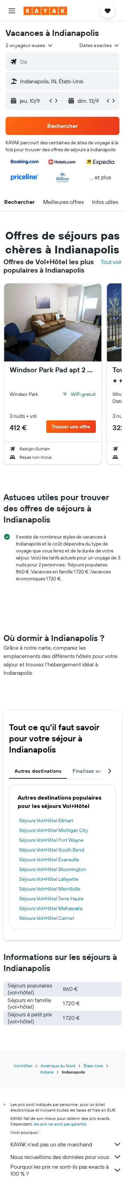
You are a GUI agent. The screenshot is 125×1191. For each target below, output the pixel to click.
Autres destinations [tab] (38, 771)
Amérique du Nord (58, 1065)
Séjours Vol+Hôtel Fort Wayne (51, 840)
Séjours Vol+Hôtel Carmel (46, 918)
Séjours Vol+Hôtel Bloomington (52, 869)
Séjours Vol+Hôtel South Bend (51, 850)
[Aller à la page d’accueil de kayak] (45, 11)
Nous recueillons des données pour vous (59, 1156)
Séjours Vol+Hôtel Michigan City (53, 830)
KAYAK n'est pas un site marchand (51, 1144)
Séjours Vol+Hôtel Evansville (49, 859)
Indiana (46, 1072)
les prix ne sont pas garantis (60, 1124)
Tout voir (111, 261)
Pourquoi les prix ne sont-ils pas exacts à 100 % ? (59, 1170)
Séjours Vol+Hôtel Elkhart (46, 820)
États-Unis (93, 1065)
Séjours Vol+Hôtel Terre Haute (51, 898)
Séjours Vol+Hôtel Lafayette (48, 879)
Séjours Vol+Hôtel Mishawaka (50, 908)
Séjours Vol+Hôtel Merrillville (50, 889)
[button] (11, 10)
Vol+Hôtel (23, 1065)
